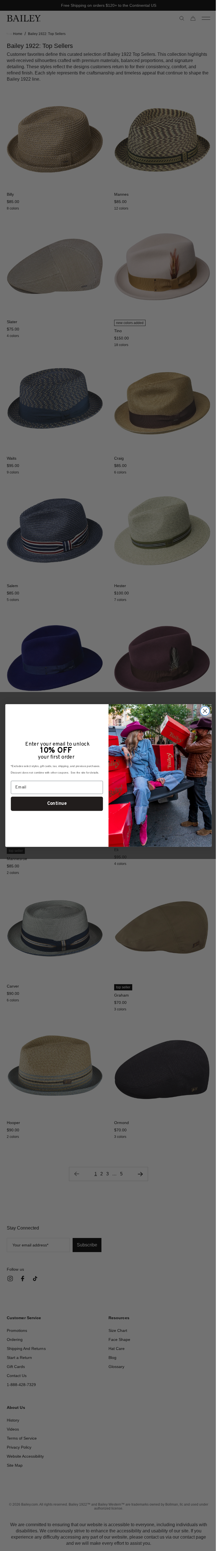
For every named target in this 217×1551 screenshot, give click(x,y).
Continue (54, 804)
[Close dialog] (202, 711)
